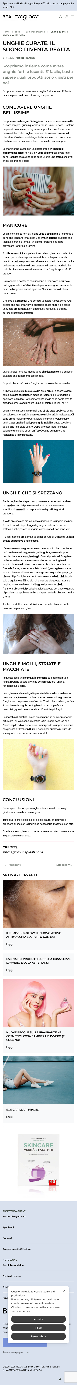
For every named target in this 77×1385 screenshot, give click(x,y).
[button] (72, 17)
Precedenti (13, 864)
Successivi (63, 864)
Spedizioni (8, 1227)
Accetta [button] (38, 1319)
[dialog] (38, 1314)
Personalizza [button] (38, 1336)
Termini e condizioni (13, 1265)
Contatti (7, 1238)
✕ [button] (64, 1291)
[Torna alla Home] (21, 17)
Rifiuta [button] (38, 1327)
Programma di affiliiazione (17, 1249)
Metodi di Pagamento (14, 1216)
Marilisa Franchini (25, 57)
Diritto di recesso (12, 1276)
